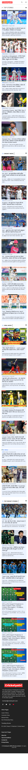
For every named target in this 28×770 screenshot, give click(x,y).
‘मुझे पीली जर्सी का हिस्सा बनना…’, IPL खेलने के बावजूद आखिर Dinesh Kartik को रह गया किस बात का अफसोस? (13, 380)
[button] (22, 2)
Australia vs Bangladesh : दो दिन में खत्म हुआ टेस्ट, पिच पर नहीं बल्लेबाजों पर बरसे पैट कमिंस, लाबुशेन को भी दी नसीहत (13, 57)
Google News (10, 749)
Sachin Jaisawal (6, 483)
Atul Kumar (6, 25)
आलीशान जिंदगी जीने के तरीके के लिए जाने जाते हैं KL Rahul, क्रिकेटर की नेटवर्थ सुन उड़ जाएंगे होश (14, 455)
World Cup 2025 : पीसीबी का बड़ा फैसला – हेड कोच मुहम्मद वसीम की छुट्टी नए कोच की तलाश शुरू (13, 548)
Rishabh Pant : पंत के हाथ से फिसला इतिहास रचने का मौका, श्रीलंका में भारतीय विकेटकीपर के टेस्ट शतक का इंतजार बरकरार (14, 140)
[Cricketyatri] (7, 2)
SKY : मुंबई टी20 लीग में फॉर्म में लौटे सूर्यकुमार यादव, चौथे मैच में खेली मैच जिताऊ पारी (13, 231)
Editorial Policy (5, 717)
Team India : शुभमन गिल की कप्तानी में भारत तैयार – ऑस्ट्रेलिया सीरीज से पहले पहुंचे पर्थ (13, 577)
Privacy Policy (17, 749)
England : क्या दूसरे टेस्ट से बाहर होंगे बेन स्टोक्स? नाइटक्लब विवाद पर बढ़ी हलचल (12, 203)
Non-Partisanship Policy (7, 719)
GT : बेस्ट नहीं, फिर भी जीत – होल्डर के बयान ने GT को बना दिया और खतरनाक (13, 522)
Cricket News (21, 726)
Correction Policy (5, 715)
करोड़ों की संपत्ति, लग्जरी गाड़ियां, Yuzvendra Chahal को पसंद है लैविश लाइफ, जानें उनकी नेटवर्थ (13, 487)
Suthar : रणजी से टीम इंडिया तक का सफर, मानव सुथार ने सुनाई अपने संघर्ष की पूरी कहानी (13, 284)
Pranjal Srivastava (6, 376)
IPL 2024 (3, 726)
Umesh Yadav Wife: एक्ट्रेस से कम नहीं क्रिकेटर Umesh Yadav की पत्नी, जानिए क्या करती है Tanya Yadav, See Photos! (13, 438)
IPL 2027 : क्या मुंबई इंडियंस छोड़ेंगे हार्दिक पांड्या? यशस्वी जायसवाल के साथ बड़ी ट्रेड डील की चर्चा (13, 175)
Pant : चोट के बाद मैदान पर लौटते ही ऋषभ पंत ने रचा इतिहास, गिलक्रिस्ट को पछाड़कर (13, 29)
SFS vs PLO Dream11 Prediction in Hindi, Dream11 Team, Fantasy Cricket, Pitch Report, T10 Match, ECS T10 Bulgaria (12, 606)
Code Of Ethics (5, 712)
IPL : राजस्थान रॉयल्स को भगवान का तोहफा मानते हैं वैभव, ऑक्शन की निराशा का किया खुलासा (14, 257)
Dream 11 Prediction (12, 726)
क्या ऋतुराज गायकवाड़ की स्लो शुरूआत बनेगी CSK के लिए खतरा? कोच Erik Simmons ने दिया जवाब (13, 411)
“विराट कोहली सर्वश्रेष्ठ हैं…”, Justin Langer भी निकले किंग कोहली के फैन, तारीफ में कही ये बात (13, 349)
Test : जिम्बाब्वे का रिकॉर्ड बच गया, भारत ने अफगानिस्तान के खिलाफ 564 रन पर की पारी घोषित (13, 313)
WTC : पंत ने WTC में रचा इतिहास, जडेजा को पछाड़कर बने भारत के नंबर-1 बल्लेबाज (13, 85)
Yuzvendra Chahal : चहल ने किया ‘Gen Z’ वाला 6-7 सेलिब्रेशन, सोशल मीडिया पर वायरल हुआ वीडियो (14, 112)
